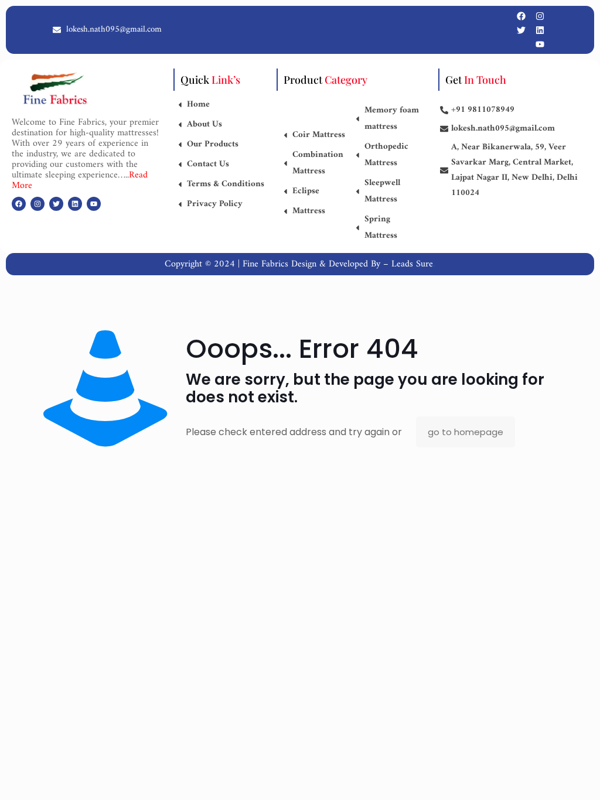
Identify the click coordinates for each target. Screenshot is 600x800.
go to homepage (465, 432)
